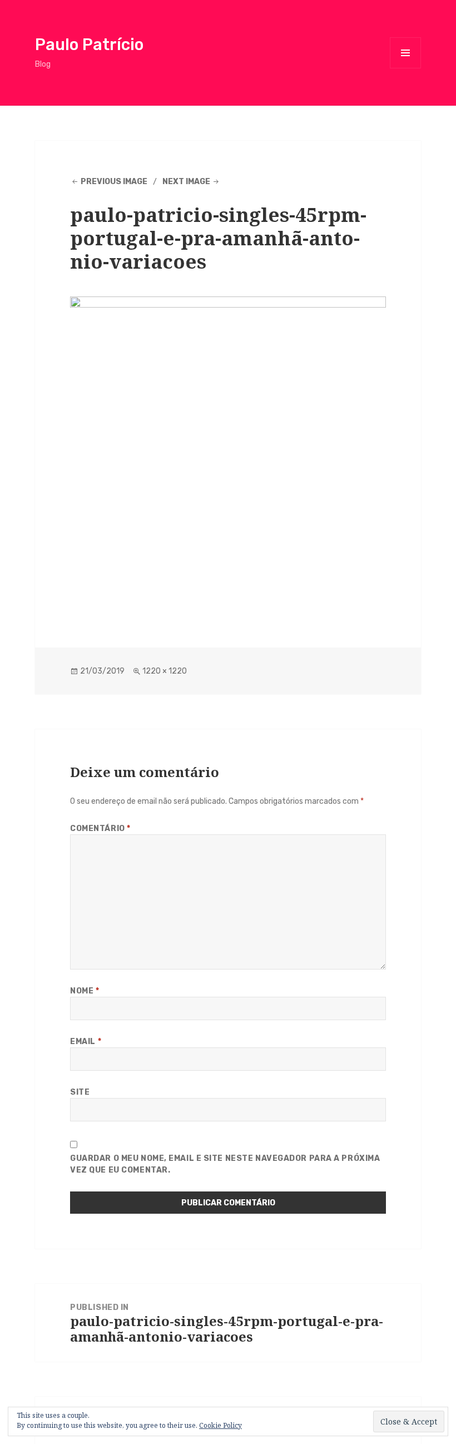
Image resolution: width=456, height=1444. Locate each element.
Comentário (100, 828)
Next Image (186, 181)
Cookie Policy (220, 1425)
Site (80, 1092)
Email (85, 1041)
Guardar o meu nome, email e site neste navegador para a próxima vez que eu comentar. (225, 1164)
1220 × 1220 (164, 671)
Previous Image (114, 181)
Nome (84, 991)
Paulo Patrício (89, 44)
